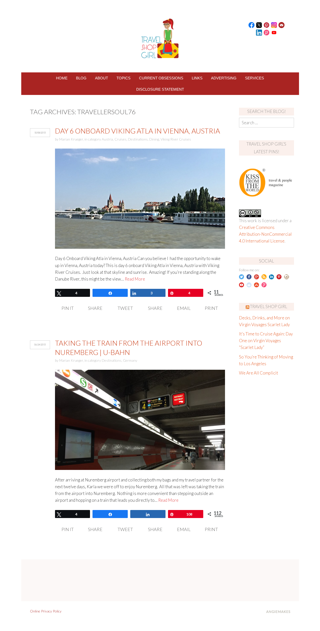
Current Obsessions (161, 78)
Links (197, 78)
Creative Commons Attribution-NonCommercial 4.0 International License (265, 234)
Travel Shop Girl (268, 306)
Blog (81, 78)
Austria (107, 139)
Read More (135, 279)
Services (254, 78)
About (101, 78)
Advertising (223, 78)
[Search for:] (266, 122)
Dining (154, 139)
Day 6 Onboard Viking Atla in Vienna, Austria (137, 131)
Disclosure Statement (160, 89)
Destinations (138, 139)
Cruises (120, 139)
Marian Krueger (71, 139)
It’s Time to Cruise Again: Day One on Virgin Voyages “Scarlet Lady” (266, 340)
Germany (130, 360)
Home (62, 78)
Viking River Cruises (175, 139)
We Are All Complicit (258, 372)
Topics (123, 78)
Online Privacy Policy (46, 611)
